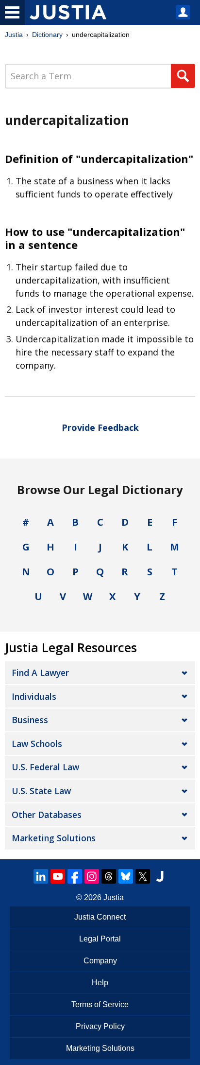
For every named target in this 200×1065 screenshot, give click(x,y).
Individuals (34, 696)
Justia (14, 34)
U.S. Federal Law (45, 767)
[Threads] (108, 876)
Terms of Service (100, 1004)
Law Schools (37, 743)
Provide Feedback (100, 427)
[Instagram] (91, 876)
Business (30, 720)
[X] (142, 876)
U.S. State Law (41, 791)
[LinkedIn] (40, 876)
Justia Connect (100, 917)
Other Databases (47, 814)
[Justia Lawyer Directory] (159, 876)
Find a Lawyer (40, 672)
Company (100, 961)
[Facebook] (74, 876)
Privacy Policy (100, 1026)
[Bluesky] (125, 876)
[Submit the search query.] (183, 76)
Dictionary (47, 34)
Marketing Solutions (54, 838)
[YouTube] (57, 876)
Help (100, 982)
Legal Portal (100, 939)
